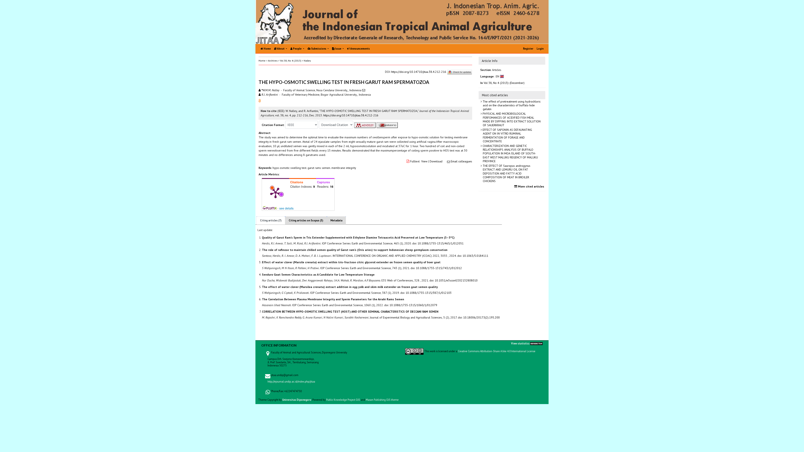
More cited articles (530, 186)
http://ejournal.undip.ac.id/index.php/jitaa (291, 381)
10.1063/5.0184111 (475, 256)
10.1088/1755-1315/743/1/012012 (439, 268)
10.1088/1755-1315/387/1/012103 (429, 293)
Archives (272, 60)
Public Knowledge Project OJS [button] (343, 399)
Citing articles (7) (271, 220)
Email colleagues (461, 161)
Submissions (319, 48)
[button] (260, 100)
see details (286, 208)
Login (540, 48)
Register (528, 48)
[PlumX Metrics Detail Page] (275, 192)
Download (436, 161)
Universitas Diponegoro (296, 399)
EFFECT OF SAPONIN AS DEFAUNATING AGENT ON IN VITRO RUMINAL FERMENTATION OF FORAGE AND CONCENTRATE (507, 135)
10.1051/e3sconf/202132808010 (456, 280)
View (424, 161)
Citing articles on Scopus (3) (306, 220)
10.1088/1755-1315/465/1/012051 (440, 243)
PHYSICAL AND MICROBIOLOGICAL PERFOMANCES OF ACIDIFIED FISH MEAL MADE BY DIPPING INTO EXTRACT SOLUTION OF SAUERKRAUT (511, 119)
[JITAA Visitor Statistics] (536, 343)
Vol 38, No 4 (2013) (290, 60)
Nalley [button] (307, 60)
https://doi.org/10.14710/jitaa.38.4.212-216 (418, 72)
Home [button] (262, 60)
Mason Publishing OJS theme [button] (382, 399)
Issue (338, 48)
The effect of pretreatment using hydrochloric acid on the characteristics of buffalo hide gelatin (511, 105)
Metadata (336, 220)
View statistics (520, 343)
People (297, 48)
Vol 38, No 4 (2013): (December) (504, 83)
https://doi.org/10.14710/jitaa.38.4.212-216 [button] (350, 115)
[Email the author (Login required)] (363, 90)
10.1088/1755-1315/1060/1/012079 (413, 305)
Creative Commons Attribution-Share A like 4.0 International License (496, 351)
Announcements (360, 48)
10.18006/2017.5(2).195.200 (481, 317)
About (281, 48)
